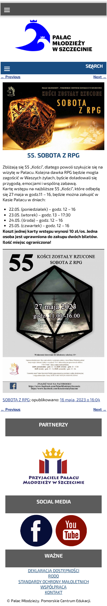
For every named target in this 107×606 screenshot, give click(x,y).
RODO (53, 575)
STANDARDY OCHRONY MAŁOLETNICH (53, 581)
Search (94, 66)
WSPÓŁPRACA (53, 586)
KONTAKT (53, 592)
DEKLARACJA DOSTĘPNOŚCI (53, 570)
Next (99, 76)
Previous (11, 76)
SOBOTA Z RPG (16, 399)
